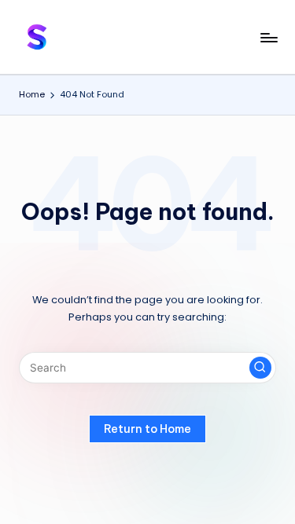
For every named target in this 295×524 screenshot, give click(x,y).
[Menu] (268, 37)
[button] (260, 368)
